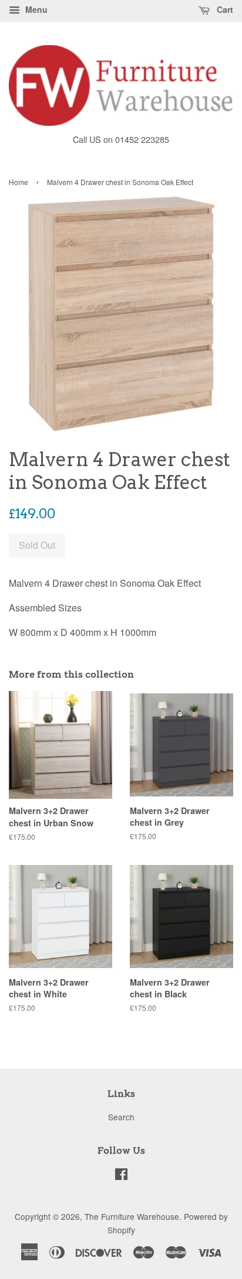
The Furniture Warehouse (132, 1216)
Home (18, 182)
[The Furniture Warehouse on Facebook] (121, 1176)
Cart (223, 9)
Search (121, 1117)
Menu (35, 9)
